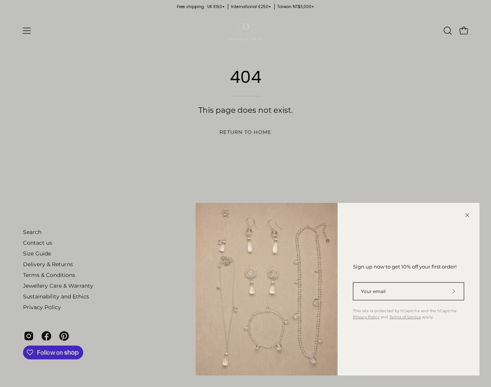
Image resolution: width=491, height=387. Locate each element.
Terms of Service (405, 317)
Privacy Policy (366, 317)
